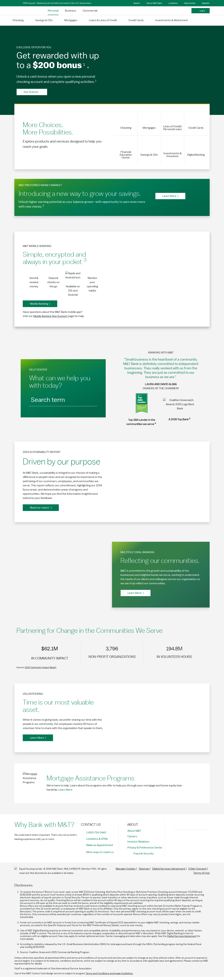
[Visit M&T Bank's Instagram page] (184, 838)
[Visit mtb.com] (23, 11)
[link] (53, 10)
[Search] (91, 399)
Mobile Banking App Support (50, 316)
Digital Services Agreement (168, 868)
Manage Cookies (126, 868)
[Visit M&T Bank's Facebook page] (176, 838)
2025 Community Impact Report (40, 667)
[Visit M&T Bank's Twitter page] (192, 838)
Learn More (65, 789)
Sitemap (144, 868)
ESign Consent (197, 868)
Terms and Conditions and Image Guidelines (109, 973)
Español (205, 3)
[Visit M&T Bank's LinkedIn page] (200, 838)
